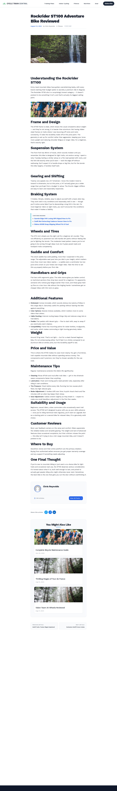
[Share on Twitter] (46, 512)
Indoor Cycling (64, 3)
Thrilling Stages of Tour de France (50, 579)
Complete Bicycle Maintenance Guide (52, 550)
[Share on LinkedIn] (54, 512)
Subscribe (109, 3)
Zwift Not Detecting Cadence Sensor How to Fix (53, 221)
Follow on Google (91, 788)
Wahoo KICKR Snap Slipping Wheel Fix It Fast (51, 224)
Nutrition (87, 3)
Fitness (76, 3)
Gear (96, 3)
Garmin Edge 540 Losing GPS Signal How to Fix (52, 218)
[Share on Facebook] (50, 512)
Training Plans (49, 3)
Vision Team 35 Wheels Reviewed (50, 608)
